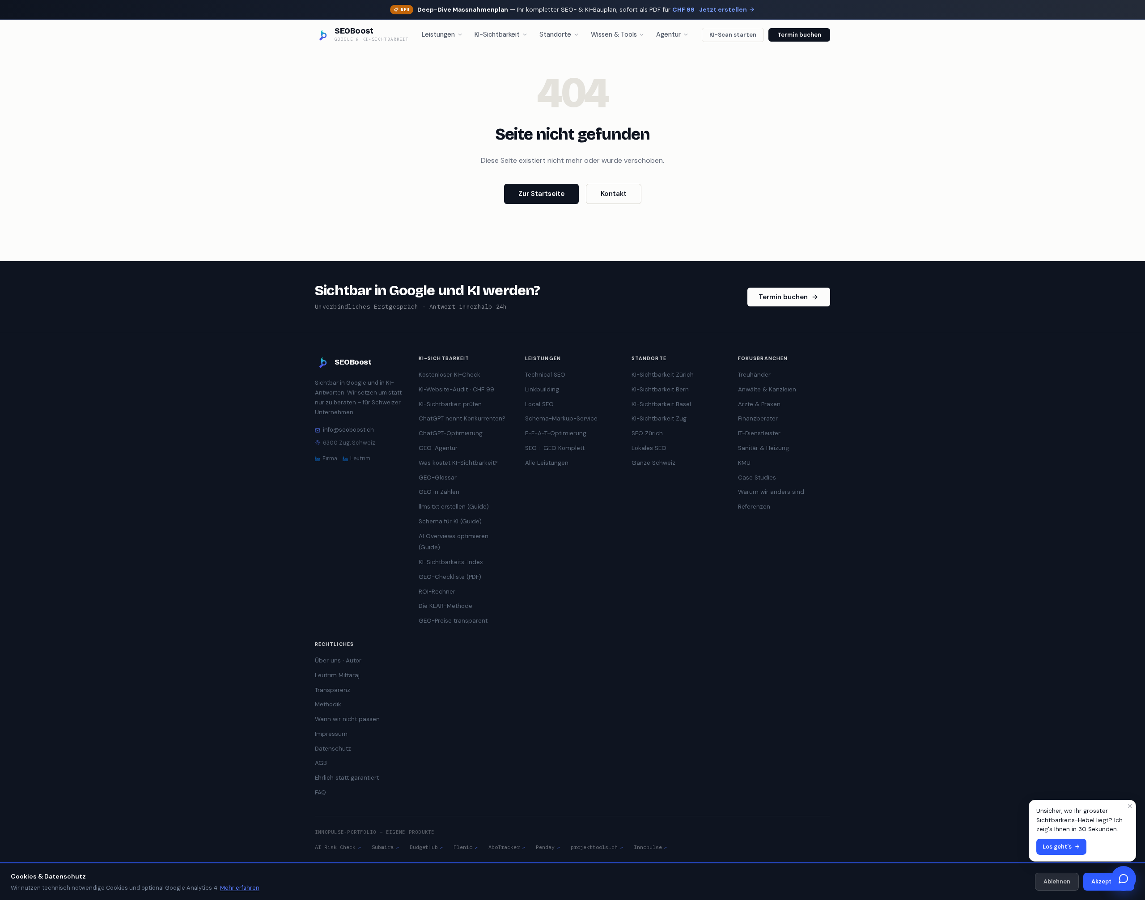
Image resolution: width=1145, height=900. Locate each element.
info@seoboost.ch (348, 429)
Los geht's (1057, 846)
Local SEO (539, 404)
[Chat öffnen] (1123, 878)
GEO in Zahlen (439, 492)
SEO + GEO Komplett (555, 448)
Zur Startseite (541, 193)
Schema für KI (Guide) (450, 521)
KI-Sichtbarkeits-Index (451, 562)
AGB (321, 763)
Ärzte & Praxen (759, 404)
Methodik (328, 704)
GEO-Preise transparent (453, 620)
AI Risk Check (338, 847)
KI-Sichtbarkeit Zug (659, 418)
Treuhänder (754, 374)
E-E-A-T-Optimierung (555, 433)
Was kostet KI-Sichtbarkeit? (458, 463)
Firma (329, 458)
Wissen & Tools (614, 34)
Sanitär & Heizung (763, 448)
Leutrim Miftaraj (337, 675)
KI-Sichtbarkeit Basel (661, 404)
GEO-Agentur (438, 448)
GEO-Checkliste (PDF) (450, 577)
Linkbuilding (542, 389)
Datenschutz (333, 748)
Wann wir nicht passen (347, 719)
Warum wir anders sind (771, 492)
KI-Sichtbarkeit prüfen (450, 404)
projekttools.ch (597, 847)
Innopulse (650, 847)
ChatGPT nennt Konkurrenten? (462, 418)
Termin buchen (799, 34)
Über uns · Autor (338, 660)
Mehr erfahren (239, 888)
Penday (548, 847)
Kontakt (614, 193)
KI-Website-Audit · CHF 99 (456, 389)
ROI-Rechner (437, 591)
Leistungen (438, 34)
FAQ (320, 792)
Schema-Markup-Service (561, 418)
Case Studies (757, 477)
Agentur (668, 34)
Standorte (555, 34)
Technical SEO (545, 374)
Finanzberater (758, 418)
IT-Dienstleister (759, 433)
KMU (744, 463)
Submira (385, 847)
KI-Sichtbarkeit (497, 34)
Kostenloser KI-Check (449, 374)
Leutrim (360, 458)
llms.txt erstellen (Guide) (454, 506)
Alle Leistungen (546, 463)
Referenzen (754, 506)
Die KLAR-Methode (445, 606)
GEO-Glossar (438, 477)
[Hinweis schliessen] (1130, 806)
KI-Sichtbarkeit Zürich (663, 374)
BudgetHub (426, 847)
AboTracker (506, 847)
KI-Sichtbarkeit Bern (660, 389)
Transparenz (332, 690)
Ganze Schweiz (653, 463)
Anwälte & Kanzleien (767, 389)
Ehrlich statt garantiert (347, 777)
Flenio (466, 847)
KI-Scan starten (732, 34)
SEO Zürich (647, 433)
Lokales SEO (649, 448)
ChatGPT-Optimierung (451, 433)
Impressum (331, 734)
